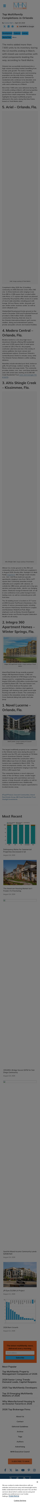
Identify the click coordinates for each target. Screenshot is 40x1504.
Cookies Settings (20, 1500)
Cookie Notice (14, 1496)
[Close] (37, 1482)
